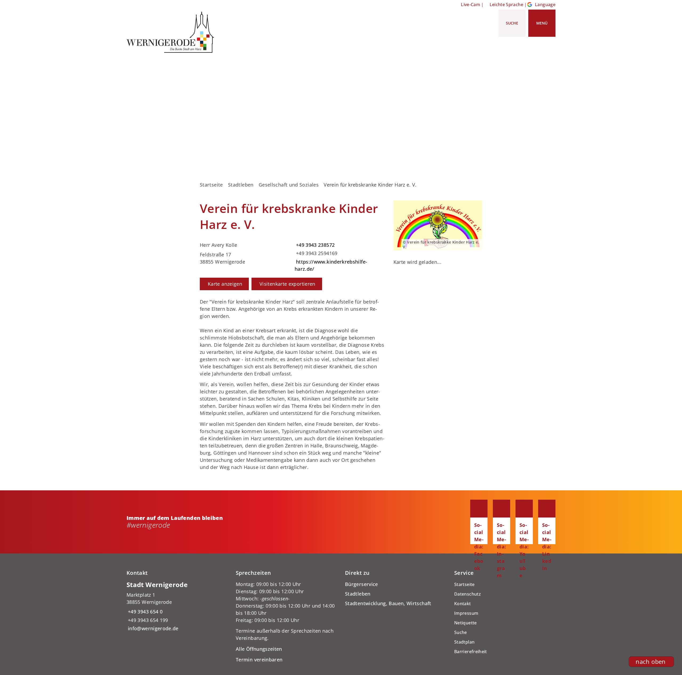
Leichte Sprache (506, 4)
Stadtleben (241, 184)
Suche (460, 632)
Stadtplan (464, 642)
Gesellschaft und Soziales (289, 184)
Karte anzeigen (225, 284)
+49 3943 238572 (315, 245)
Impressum (466, 613)
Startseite (211, 184)
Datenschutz (467, 594)
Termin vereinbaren (259, 659)
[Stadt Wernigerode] (177, 606)
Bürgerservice (361, 584)
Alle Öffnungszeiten (259, 649)
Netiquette (465, 623)
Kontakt (462, 604)
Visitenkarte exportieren (287, 284)
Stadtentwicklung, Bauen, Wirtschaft (388, 603)
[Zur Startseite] (172, 32)
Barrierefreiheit (470, 651)
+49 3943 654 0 (145, 611)
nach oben (650, 661)
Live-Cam (470, 4)
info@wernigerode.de (152, 628)
